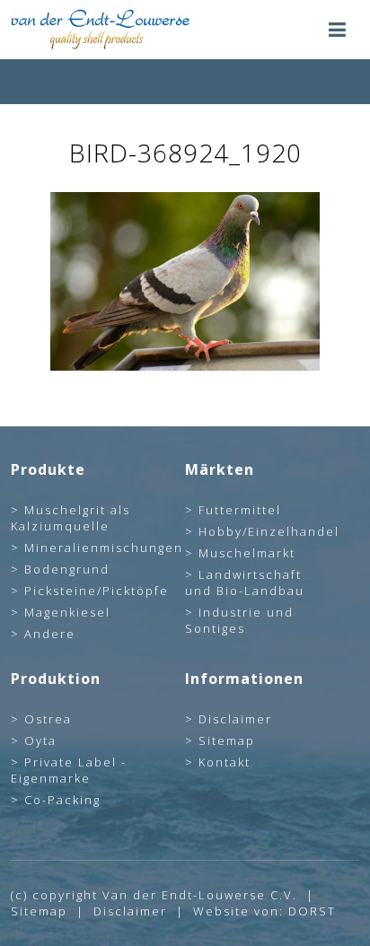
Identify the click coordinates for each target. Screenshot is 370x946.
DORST (312, 911)
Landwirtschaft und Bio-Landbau (244, 582)
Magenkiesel (67, 612)
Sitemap (226, 740)
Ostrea (48, 719)
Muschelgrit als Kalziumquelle (70, 518)
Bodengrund (67, 569)
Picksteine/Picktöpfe (96, 590)
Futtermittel (239, 510)
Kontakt (224, 762)
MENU (337, 29)
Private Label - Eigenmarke (69, 770)
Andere (49, 634)
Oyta (40, 740)
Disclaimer (235, 719)
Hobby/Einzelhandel (268, 531)
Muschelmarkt (246, 553)
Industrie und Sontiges (239, 620)
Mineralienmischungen (103, 547)
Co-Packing (62, 800)
